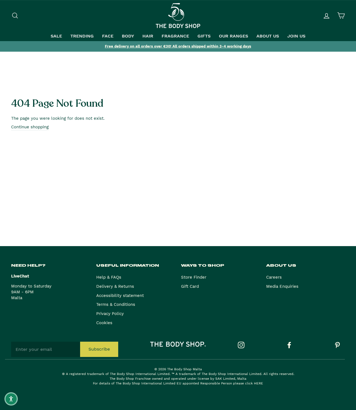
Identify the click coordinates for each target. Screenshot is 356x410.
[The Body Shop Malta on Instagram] (241, 345)
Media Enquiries (282, 286)
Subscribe (99, 349)
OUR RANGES (233, 36)
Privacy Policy (110, 313)
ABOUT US (267, 36)
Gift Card (190, 286)
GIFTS (204, 36)
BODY (128, 36)
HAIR (147, 36)
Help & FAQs (108, 277)
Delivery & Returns (115, 286)
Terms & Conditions (115, 304)
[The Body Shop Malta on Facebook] (289, 345)
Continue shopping (30, 126)
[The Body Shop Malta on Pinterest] (337, 345)
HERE (258, 383)
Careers (274, 277)
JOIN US (296, 36)
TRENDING (82, 36)
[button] (11, 399)
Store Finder (193, 277)
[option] (178, 46)
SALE (56, 36)
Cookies (104, 322)
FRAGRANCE (175, 36)
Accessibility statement (120, 295)
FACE (107, 36)
